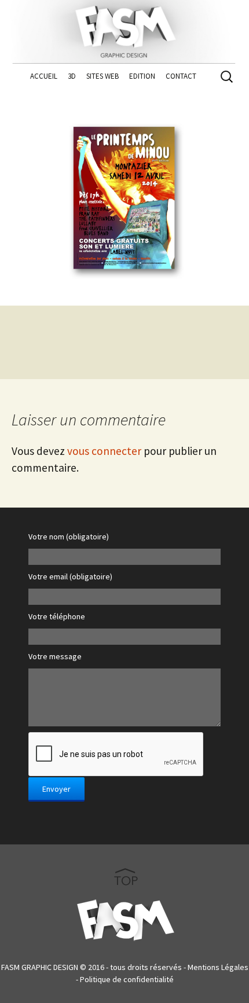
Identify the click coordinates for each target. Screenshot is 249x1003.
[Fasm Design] (124, 29)
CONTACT (181, 76)
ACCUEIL (43, 76)
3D (72, 76)
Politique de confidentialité (127, 979)
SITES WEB (102, 76)
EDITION (142, 76)
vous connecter (104, 451)
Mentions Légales (218, 967)
